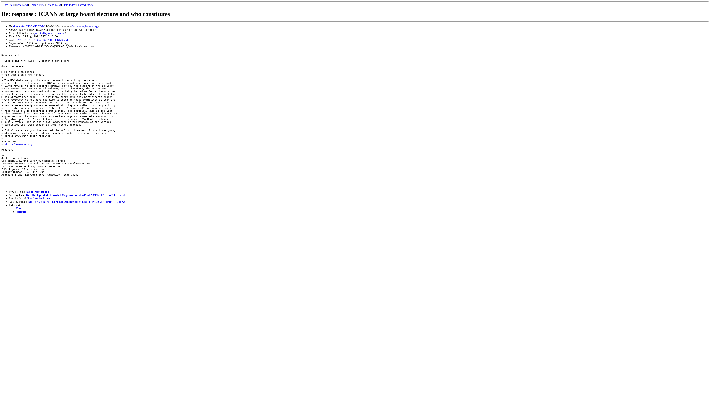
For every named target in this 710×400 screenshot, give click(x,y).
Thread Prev (37, 4)
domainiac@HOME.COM (29, 26)
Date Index (69, 4)
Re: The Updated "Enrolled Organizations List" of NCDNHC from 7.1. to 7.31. (76, 195)
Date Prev (8, 4)
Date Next (22, 4)
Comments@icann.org (84, 26)
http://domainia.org (18, 144)
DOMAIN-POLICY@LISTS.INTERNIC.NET (42, 39)
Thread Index (85, 4)
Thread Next (53, 4)
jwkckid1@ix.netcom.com (49, 33)
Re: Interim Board (37, 191)
